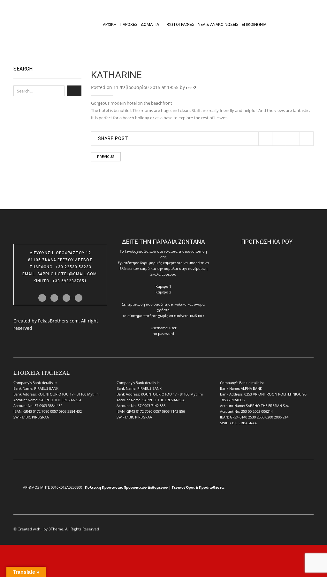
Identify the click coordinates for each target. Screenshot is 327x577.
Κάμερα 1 (163, 286)
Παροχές (129, 24)
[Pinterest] (293, 138)
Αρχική (110, 24)
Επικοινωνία (254, 24)
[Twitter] (265, 138)
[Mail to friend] (306, 138)
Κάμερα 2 (163, 292)
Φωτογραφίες (180, 24)
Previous (106, 157)
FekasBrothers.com (58, 321)
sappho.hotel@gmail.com (67, 274)
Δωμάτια (150, 24)
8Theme (56, 528)
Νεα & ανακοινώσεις (218, 24)
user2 (191, 87)
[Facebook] (279, 138)
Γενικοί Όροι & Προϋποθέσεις (198, 487)
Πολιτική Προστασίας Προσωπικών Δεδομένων (126, 487)
